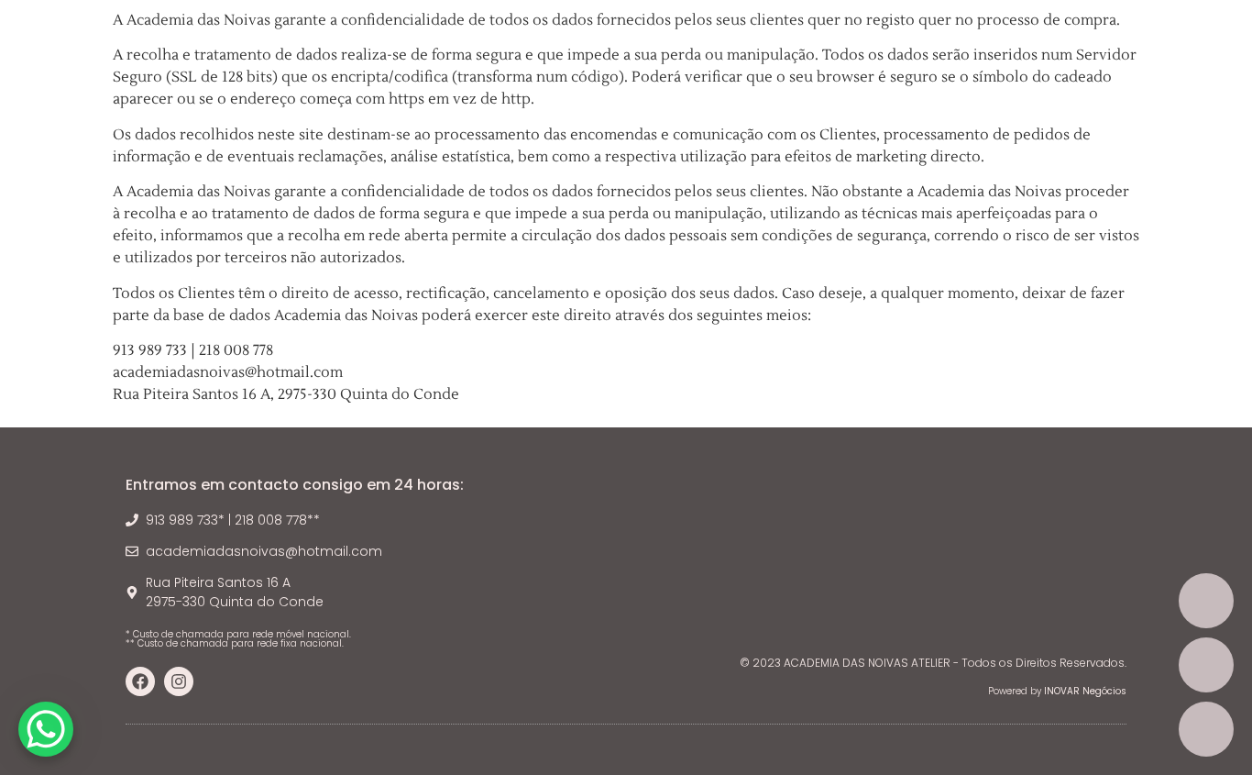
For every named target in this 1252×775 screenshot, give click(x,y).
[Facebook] (140, 681)
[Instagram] (178, 681)
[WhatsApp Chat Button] (45, 729)
